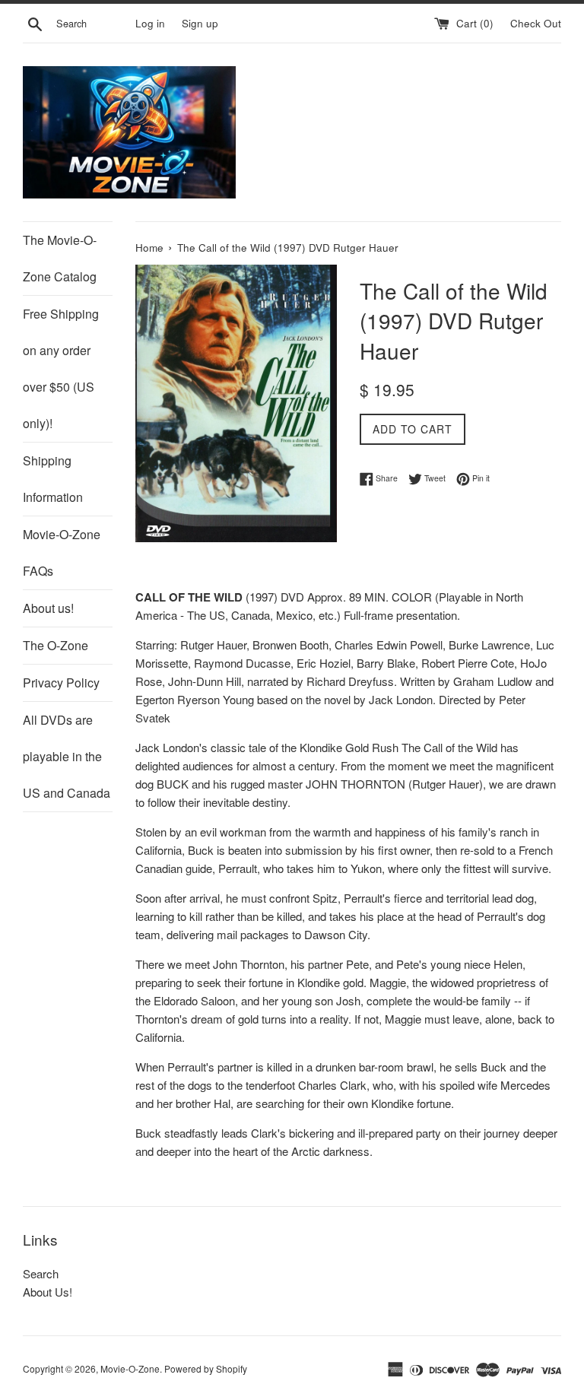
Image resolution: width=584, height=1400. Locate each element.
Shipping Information (53, 479)
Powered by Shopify (205, 1368)
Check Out (535, 23)
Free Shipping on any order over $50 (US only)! (61, 368)
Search (41, 1273)
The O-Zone (55, 645)
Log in (150, 23)
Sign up (200, 23)
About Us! (47, 1292)
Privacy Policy (61, 682)
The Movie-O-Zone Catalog (60, 258)
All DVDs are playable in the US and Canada (66, 756)
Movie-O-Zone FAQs (61, 552)
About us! (48, 608)
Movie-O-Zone (130, 1368)
